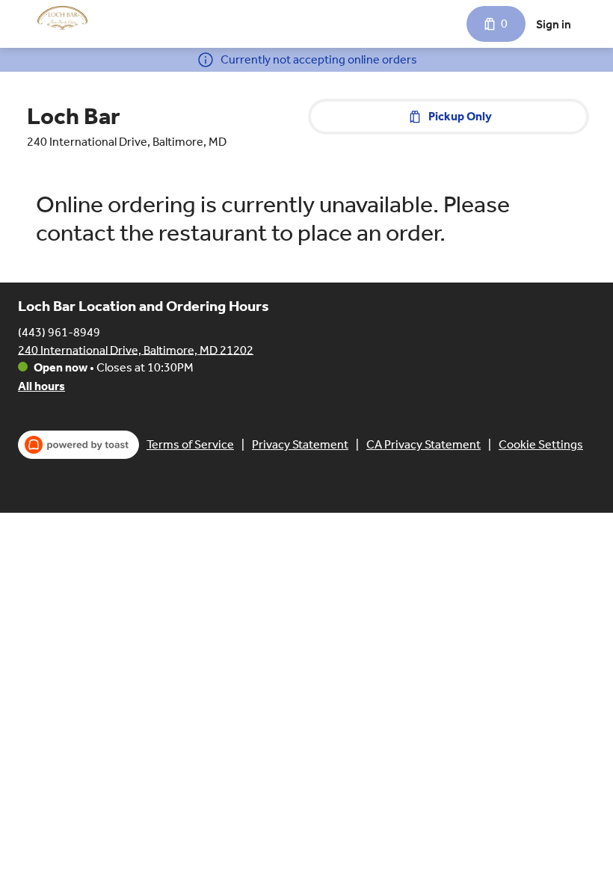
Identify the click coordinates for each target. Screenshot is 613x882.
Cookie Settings (541, 444)
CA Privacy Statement (423, 444)
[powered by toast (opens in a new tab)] (78, 445)
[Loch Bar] (62, 18)
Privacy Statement (300, 444)
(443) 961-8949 (59, 331)
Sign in (553, 24)
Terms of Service (190, 444)
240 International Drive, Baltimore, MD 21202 (135, 349)
